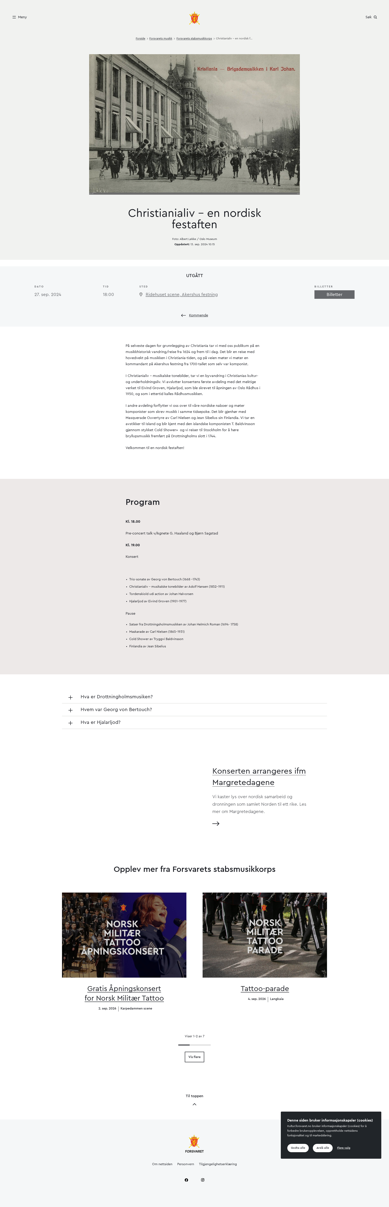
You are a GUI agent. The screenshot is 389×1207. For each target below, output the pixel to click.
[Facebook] (186, 1180)
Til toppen (194, 1096)
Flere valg (343, 1148)
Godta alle (298, 1148)
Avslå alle (322, 1148)
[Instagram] (202, 1180)
